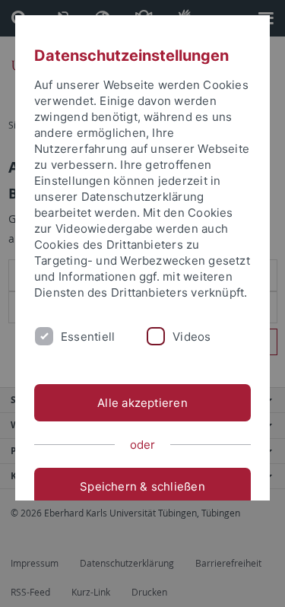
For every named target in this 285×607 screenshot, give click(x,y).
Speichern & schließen (142, 486)
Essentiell (88, 336)
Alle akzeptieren (142, 403)
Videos (192, 336)
